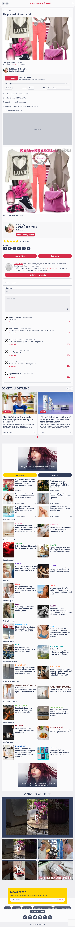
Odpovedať (12, 322)
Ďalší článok (55, 256)
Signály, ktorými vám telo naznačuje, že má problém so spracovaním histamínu (60, 549)
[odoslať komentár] (67, 309)
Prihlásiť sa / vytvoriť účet (37, 275)
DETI (17, 645)
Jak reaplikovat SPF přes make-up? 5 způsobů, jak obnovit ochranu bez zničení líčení (61, 591)
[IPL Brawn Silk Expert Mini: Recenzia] (55, 870)
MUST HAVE (54, 525)
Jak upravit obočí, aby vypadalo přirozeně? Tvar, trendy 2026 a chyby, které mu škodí (25, 589)
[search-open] (7, 3)
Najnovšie (55, 475)
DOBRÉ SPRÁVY (21, 625)
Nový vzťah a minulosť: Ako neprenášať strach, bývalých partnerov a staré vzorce (26, 568)
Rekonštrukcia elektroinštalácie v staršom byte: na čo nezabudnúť (26, 690)
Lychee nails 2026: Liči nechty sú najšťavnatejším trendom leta (60, 508)
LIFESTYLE (53, 626)
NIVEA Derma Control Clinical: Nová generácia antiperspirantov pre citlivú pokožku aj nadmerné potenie (60, 632)
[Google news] (45, 917)
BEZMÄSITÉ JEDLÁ (56, 727)
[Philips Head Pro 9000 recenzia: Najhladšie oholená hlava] (55, 849)
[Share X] (14, 248)
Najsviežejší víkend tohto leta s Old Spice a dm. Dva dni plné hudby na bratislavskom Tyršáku (25, 482)
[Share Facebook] (5, 248)
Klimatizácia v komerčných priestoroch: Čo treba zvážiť (60, 690)
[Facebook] (35, 917)
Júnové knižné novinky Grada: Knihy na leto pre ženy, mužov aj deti (59, 752)
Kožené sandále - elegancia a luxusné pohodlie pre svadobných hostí (60, 529)
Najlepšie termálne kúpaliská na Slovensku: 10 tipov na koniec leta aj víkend (25, 509)
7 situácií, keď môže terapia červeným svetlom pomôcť (26, 547)
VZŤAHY (18, 564)
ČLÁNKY (18, 604)
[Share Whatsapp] (10, 248)
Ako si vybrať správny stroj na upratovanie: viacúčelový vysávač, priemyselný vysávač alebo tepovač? (61, 672)
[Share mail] (28, 248)
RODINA (53, 565)
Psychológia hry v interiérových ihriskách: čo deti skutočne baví (25, 649)
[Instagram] (25, 917)
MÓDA (10, 11)
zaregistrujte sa (52, 268)
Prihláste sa (18, 264)
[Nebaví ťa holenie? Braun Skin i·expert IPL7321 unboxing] (19, 870)
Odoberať (60, 900)
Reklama (27, 908)
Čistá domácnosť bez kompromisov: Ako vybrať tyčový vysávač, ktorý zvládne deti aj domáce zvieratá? (25, 752)
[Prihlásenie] (3, 3)
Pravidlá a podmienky (42, 908)
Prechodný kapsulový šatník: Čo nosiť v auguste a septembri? (60, 496)
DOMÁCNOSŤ (20, 665)
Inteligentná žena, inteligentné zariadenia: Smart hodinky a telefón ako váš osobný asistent (61, 611)
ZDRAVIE (18, 543)
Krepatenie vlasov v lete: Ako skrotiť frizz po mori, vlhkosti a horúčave (25, 496)
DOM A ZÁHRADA (56, 646)
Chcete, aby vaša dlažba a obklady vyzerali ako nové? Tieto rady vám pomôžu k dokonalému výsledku (25, 670)
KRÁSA (17, 584)
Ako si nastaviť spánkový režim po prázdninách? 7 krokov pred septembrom (59, 570)
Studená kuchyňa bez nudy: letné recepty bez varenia (60, 731)
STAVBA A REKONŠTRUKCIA (25, 685)
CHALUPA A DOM (21, 706)
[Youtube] (30, 917)
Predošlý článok (20, 256)
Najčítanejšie (20, 475)
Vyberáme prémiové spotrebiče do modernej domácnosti (24, 730)
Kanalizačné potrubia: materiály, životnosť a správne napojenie (24, 710)
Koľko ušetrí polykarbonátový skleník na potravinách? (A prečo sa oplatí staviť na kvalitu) (60, 652)
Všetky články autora (25, 235)
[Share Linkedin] (24, 248)
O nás (7, 908)
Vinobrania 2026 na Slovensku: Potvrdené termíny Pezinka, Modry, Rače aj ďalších (59, 484)
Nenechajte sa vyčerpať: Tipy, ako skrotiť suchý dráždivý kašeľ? (24, 609)
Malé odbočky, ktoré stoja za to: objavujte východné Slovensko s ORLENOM (26, 629)
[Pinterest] (40, 917)
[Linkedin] (50, 917)
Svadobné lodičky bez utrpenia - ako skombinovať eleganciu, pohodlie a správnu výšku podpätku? (26, 528)
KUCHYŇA (19, 726)
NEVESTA (18, 523)
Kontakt (17, 908)
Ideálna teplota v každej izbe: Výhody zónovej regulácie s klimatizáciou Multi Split (59, 712)
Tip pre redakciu (37, 911)
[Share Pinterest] (19, 248)
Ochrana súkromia (62, 908)
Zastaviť (8, 88)
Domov (5, 11)
